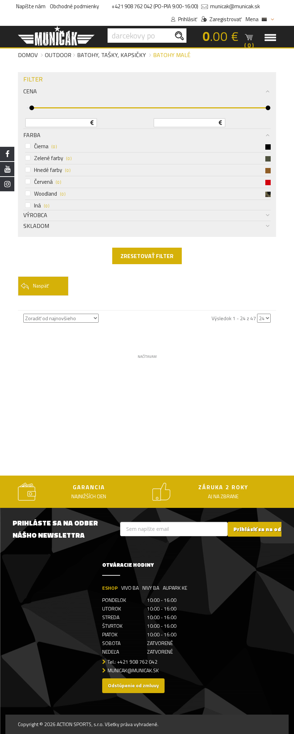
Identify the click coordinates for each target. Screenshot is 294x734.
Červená (47, 182)
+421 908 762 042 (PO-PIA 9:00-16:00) (155, 6)
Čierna (45, 146)
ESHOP (110, 588)
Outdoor (58, 55)
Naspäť (41, 285)
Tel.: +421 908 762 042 (132, 661)
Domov (28, 55)
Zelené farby (52, 158)
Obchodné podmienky (74, 6)
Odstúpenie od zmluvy (133, 685)
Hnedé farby (52, 170)
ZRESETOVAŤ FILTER (147, 256)
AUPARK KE (175, 588)
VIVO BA (130, 588)
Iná (41, 205)
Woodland (49, 194)
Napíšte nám (31, 6)
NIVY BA (150, 588)
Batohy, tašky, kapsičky (111, 55)
